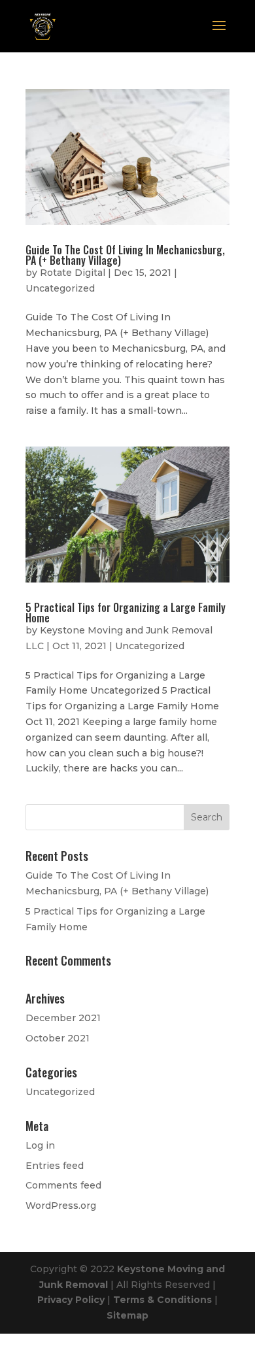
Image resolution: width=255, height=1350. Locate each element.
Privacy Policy (72, 1300)
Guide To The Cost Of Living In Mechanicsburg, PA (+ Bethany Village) (125, 255)
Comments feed (63, 1185)
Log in (40, 1145)
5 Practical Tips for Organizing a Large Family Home (126, 612)
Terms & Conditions (163, 1300)
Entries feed (55, 1166)
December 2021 (63, 1018)
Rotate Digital (72, 272)
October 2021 (58, 1038)
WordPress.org (61, 1205)
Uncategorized (60, 288)
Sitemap (127, 1315)
